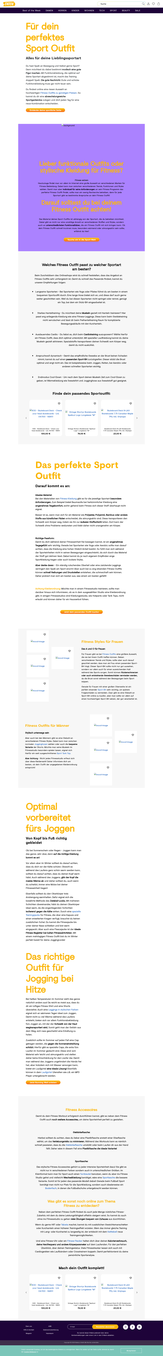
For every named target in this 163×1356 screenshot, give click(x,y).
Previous (26, 418)
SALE (137, 10)
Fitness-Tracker (74, 1240)
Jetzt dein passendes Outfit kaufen (81, 611)
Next (137, 418)
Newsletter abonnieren (105, 1327)
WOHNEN (89, 10)
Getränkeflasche (74, 1145)
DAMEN (49, 10)
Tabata (64, 1224)
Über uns (29, 1326)
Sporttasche (109, 1177)
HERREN (62, 10)
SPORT (113, 10)
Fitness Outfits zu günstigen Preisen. (58, 92)
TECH (102, 10)
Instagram (125, 1327)
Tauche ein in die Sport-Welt (81, 239)
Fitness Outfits (109, 653)
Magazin (29, 1333)
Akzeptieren (131, 1350)
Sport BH (102, 689)
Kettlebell (112, 1231)
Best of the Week (32, 10)
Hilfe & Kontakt (29, 1330)
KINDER (75, 10)
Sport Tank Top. (64, 753)
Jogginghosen (41, 744)
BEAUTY (126, 10)
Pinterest (139, 1327)
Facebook (132, 1327)
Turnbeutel (85, 1174)
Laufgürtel (47, 1072)
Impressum (49, 1333)
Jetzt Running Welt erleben (43, 1082)
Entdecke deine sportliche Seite (45, 110)
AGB (49, 1326)
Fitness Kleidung (68, 498)
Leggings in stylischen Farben (63, 1009)
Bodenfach (51, 1188)
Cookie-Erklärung (30, 1352)
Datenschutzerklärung (50, 1330)
